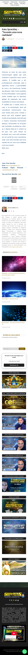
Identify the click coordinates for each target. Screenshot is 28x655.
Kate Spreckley (14, 187)
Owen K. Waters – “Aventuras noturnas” (10, 298)
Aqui (19, 174)
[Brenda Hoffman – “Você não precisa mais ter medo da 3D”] (14, 313)
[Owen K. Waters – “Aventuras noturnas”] (14, 289)
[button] (21, 22)
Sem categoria (22, 187)
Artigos (6, 186)
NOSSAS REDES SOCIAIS (20, 18)
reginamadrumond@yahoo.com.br (10, 170)
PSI (21, 651)
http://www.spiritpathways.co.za (13, 165)
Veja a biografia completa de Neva (16, 246)
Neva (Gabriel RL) (13, 207)
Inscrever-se (14, 365)
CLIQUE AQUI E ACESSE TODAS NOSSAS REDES (14, 604)
